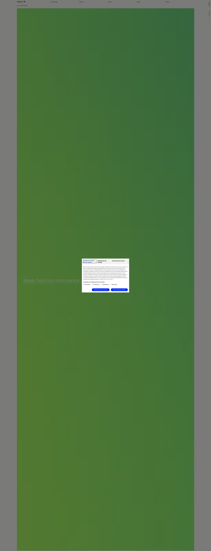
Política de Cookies (108, 279)
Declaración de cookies (102, 261)
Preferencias (96, 284)
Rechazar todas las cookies (100, 289)
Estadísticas (106, 284)
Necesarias (87, 284)
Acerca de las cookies (118, 260)
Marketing (114, 284)
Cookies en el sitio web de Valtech (88, 261)
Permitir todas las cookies (119, 289)
